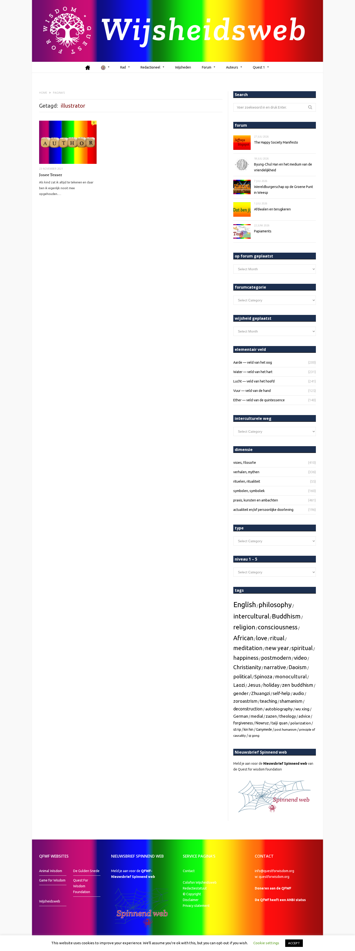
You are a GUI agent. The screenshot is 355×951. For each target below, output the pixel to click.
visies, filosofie (244, 463)
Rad (123, 67)
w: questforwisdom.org (272, 877)
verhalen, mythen (246, 472)
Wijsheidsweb (49, 901)
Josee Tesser (50, 175)
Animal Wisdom (50, 871)
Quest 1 (259, 67)
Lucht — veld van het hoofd (254, 381)
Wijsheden (183, 67)
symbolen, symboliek (249, 491)
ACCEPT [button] (294, 943)
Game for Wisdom (52, 880)
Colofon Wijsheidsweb (200, 882)
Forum (206, 67)
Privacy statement (196, 906)
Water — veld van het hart (252, 372)
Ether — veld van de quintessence (259, 400)
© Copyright (192, 894)
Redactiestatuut (195, 888)
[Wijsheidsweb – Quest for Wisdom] (177, 31)
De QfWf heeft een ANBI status (280, 900)
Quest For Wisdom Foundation (81, 886)
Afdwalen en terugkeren (272, 209)
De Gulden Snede (86, 871)
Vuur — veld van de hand (252, 391)
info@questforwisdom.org (274, 871)
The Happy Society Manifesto (276, 142)
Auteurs (232, 67)
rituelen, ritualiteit (246, 481)
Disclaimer (191, 900)
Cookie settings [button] (266, 943)
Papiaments (262, 231)
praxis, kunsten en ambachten (255, 500)
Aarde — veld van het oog (252, 362)
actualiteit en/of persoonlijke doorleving (263, 510)
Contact (189, 871)
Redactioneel (150, 67)
